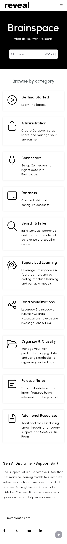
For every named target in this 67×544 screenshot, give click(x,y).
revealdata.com (19, 518)
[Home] (17, 5)
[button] (58, 534)
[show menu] (61, 6)
